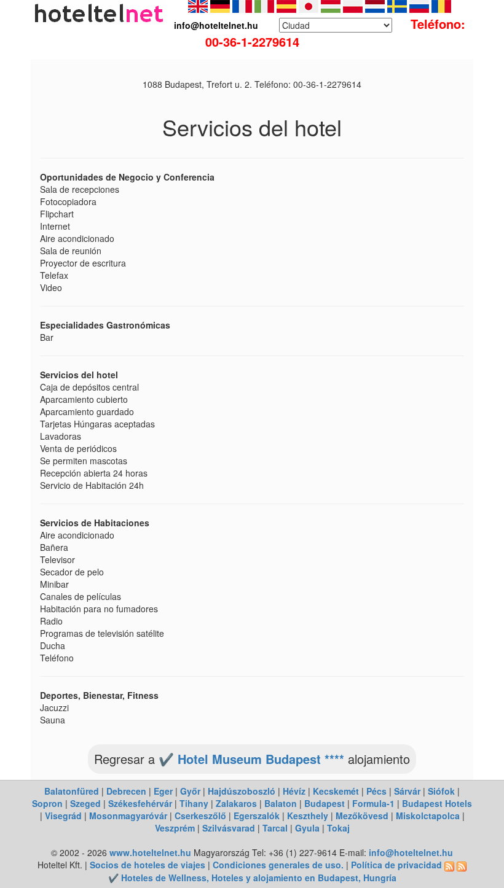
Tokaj (338, 828)
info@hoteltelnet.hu (411, 852)
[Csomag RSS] (462, 865)
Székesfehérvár (140, 803)
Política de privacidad (396, 865)
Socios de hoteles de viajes (147, 865)
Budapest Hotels (437, 803)
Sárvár (407, 791)
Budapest (324, 803)
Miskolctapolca (428, 815)
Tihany (193, 803)
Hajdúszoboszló (241, 791)
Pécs (376, 791)
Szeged (85, 803)
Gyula (307, 828)
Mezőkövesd (362, 815)
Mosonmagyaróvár (128, 815)
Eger (163, 791)
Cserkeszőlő (200, 815)
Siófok (441, 791)
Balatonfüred (71, 791)
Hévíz (294, 791)
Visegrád (63, 815)
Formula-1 (373, 803)
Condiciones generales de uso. (278, 865)
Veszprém (175, 828)
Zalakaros (236, 803)
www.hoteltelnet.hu (150, 852)
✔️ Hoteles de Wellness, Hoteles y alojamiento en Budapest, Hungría (252, 877)
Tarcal (275, 828)
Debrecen (126, 791)
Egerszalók (257, 815)
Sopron (47, 803)
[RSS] (449, 865)
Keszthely (307, 815)
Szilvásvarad (228, 828)
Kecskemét (336, 791)
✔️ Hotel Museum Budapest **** (251, 759)
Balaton (280, 803)
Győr (190, 791)
